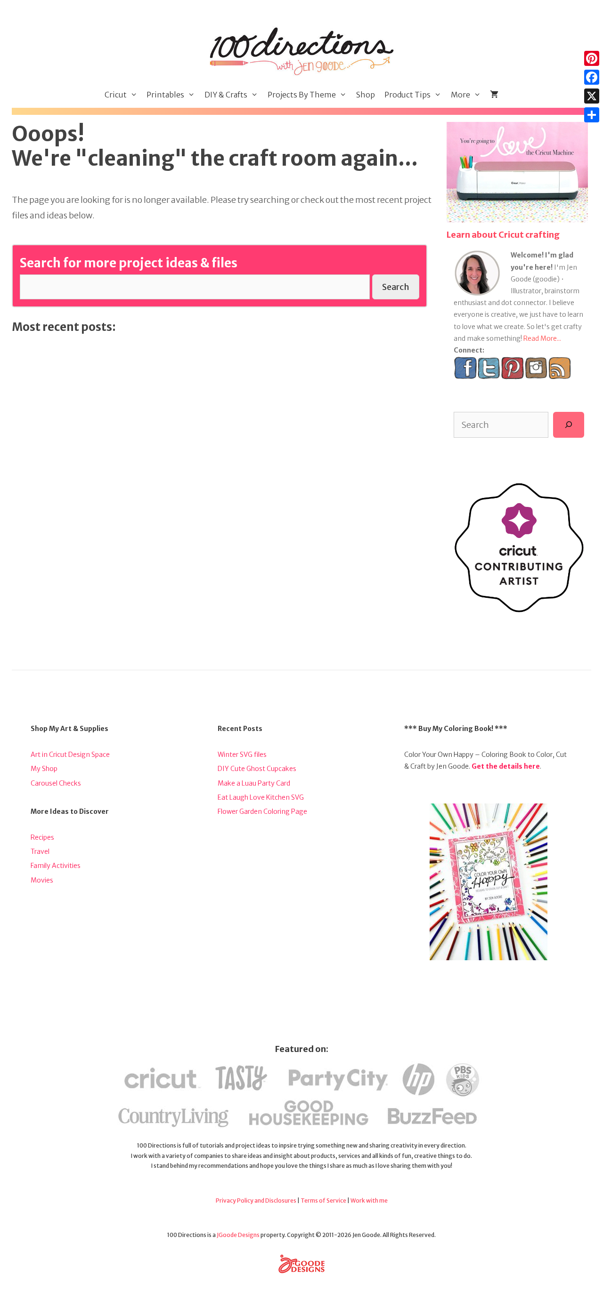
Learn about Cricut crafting (503, 234)
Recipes (42, 837)
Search (395, 286)
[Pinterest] (591, 58)
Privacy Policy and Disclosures (256, 1200)
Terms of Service (323, 1200)
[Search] (568, 424)
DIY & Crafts (225, 94)
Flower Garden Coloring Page (262, 811)
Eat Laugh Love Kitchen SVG (261, 797)
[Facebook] (591, 77)
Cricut (116, 94)
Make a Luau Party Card (254, 783)
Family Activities (56, 865)
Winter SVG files (242, 754)
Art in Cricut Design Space (70, 754)
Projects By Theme (302, 94)
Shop (365, 94)
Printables (165, 94)
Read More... (542, 338)
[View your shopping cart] (494, 95)
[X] (591, 96)
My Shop (44, 768)
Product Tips (407, 94)
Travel (40, 851)
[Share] (591, 114)
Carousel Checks (56, 783)
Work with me (369, 1200)
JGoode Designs (238, 1234)
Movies (42, 880)
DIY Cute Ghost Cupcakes (257, 768)
